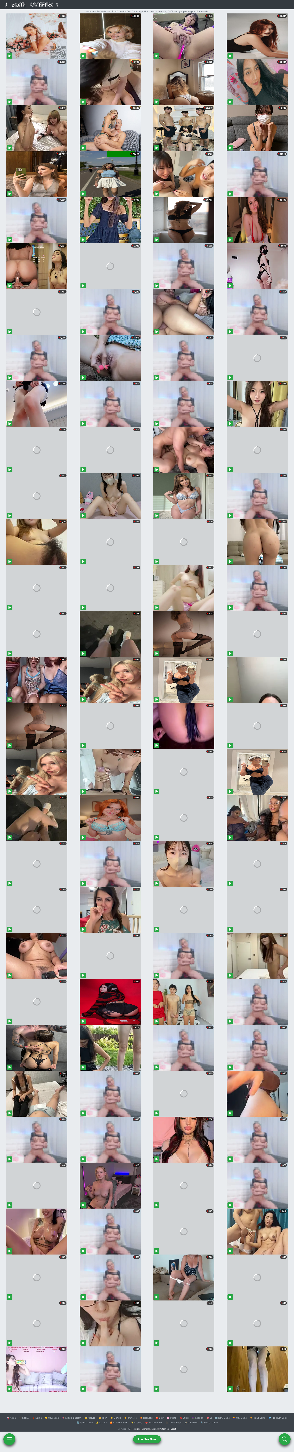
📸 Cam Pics (191, 1422)
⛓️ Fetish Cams (84, 1422)
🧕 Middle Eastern (71, 1417)
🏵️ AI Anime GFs (118, 1422)
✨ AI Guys (136, 1422)
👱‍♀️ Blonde (115, 1417)
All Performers (163, 1429)
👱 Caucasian (52, 1417)
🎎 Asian (11, 1417)
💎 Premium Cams (278, 1417)
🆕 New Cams (222, 1417)
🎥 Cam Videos (174, 1422)
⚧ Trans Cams (257, 1417)
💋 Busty (184, 1417)
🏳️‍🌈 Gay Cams (240, 1417)
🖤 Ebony (24, 1417)
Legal (173, 1429)
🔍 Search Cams (209, 1422)
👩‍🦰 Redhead (146, 1417)
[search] (285, 1439)
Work (144, 1429)
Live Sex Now (147, 1439)
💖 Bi (209, 1417)
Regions (136, 1429)
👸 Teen (103, 1417)
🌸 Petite (171, 1417)
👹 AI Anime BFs (153, 1422)
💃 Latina (37, 1417)
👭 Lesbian (197, 1417)
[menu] (9, 1439)
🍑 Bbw (160, 1417)
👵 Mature (89, 1417)
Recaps (151, 1429)
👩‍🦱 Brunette (130, 1417)
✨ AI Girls (101, 1422)
